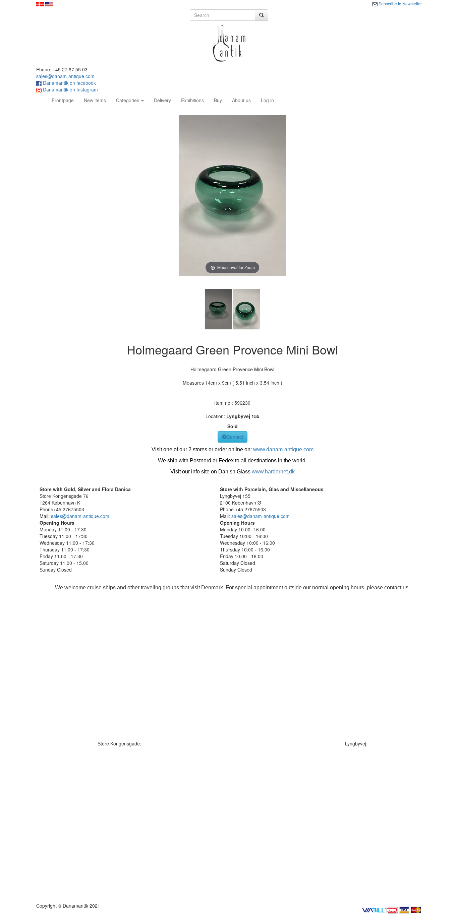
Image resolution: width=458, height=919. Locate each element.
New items (95, 100)
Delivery (162, 100)
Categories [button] (128, 100)
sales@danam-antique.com (65, 76)
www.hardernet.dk (273, 471)
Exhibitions (192, 100)
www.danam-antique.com (283, 449)
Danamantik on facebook (69, 82)
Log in (267, 100)
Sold (232, 426)
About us (241, 100)
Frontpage (65, 100)
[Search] (261, 15)
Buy (218, 100)
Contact (235, 437)
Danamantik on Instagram (70, 89)
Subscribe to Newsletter (400, 3)
